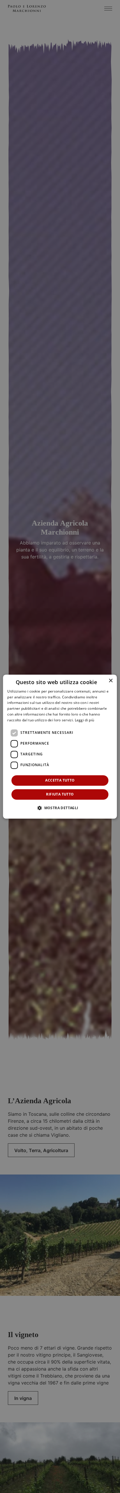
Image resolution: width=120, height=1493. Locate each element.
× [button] (110, 681)
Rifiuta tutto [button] (60, 794)
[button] (60, 807)
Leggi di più (84, 720)
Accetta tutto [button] (60, 780)
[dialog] (60, 746)
